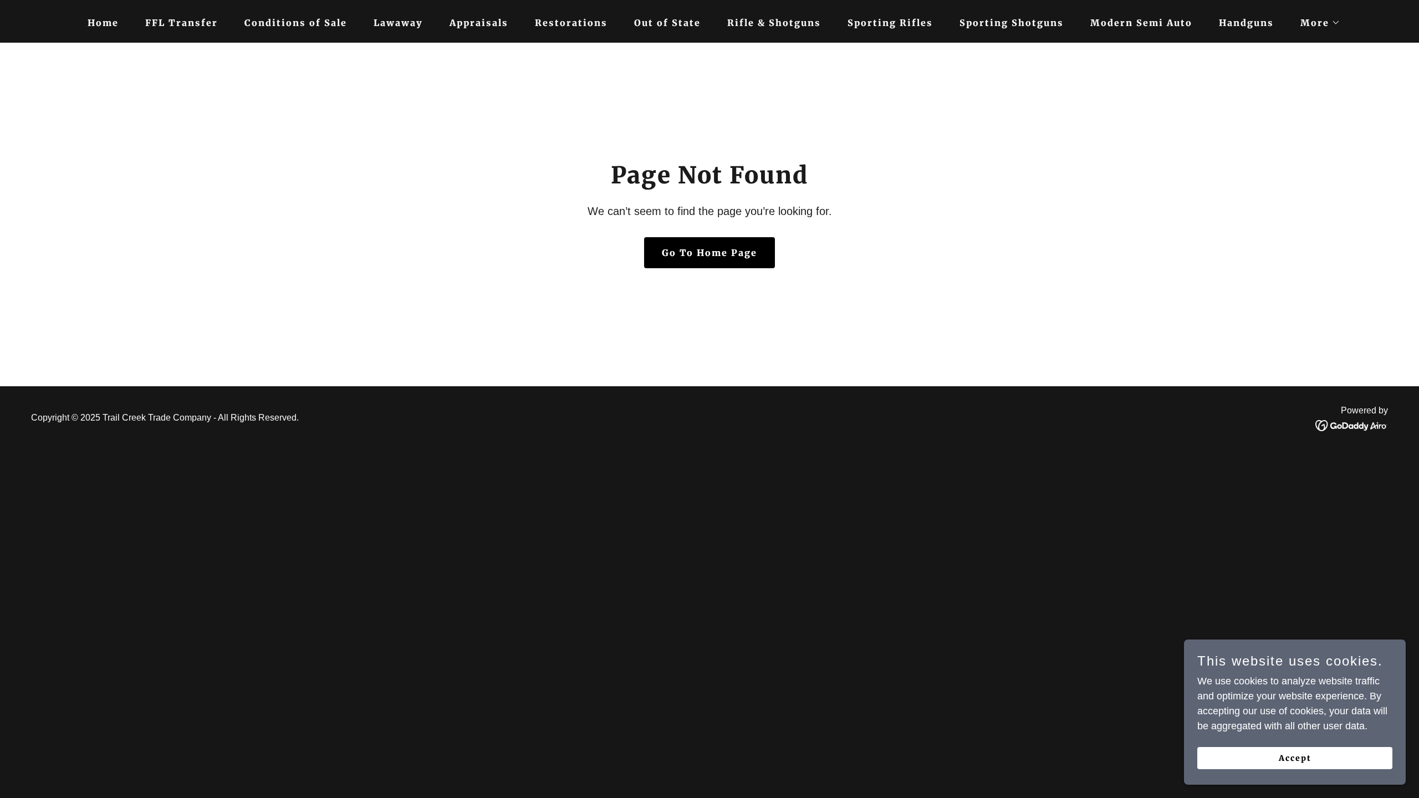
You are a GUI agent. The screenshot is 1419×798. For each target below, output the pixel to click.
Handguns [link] (1246, 22)
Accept (1295, 758)
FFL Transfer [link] (181, 22)
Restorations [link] (571, 22)
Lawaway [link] (398, 22)
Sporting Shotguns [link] (1011, 22)
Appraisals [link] (479, 22)
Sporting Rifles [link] (890, 22)
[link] (1351, 425)
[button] (1316, 22)
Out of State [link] (667, 22)
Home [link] (103, 22)
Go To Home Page (709, 252)
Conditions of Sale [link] (295, 22)
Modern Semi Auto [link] (1141, 22)
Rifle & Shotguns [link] (774, 22)
